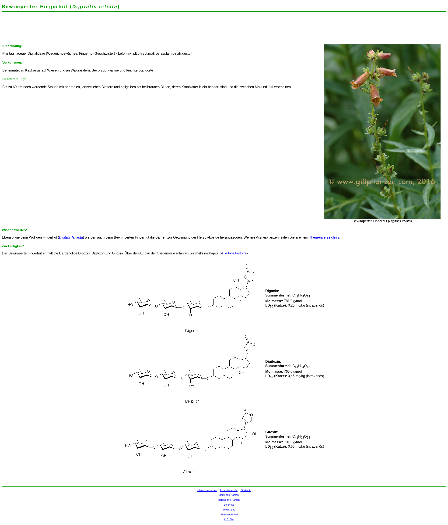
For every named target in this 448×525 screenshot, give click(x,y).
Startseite (246, 490)
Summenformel (229, 514)
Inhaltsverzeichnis (207, 490)
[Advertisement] (87, 29)
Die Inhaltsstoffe (234, 253)
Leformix (229, 504)
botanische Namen (229, 499)
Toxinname (229, 509)
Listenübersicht (229, 490)
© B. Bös (229, 519)
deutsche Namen (229, 494)
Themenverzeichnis (324, 237)
